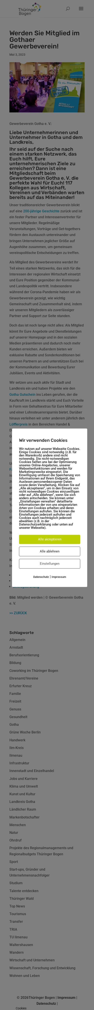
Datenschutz (41, 577)
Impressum (59, 577)
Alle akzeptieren (49, 539)
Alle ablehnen (49, 551)
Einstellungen (49, 564)
